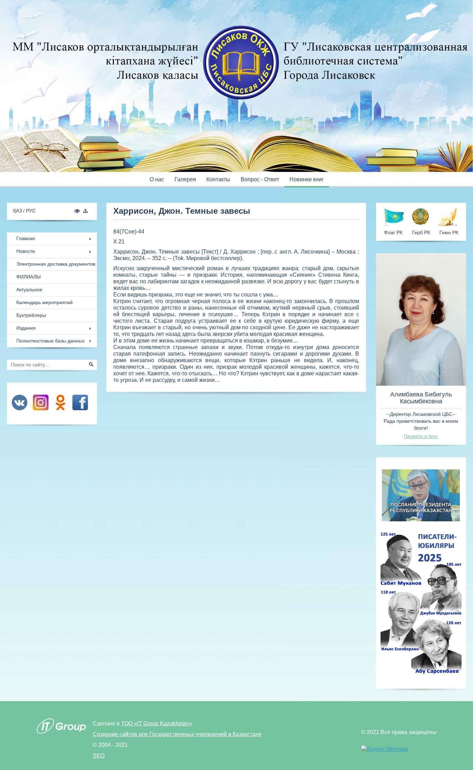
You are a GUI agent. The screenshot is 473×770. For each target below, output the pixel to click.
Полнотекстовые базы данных (50, 340)
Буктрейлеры (31, 315)
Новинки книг (306, 179)
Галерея (185, 179)
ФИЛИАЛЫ (28, 276)
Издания (26, 328)
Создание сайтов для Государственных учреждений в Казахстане (177, 734)
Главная (25, 238)
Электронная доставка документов (55, 264)
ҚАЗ (18, 210)
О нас (157, 179)
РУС (31, 210)
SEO (99, 756)
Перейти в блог (421, 436)
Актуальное (29, 289)
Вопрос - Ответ (260, 179)
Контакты (218, 179)
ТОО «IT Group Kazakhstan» (156, 723)
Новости (25, 251)
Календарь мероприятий (44, 302)
